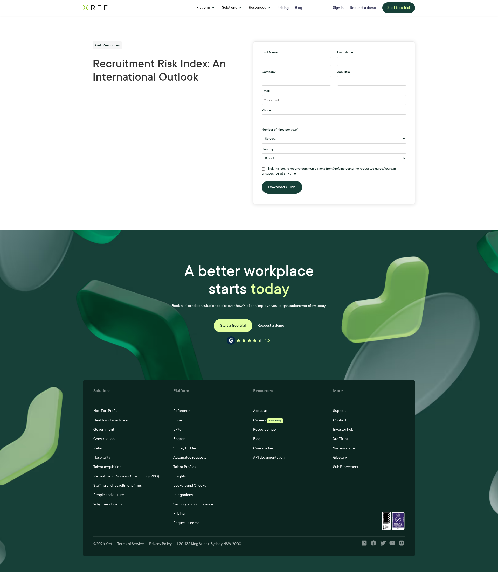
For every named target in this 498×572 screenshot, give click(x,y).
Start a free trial (233, 325)
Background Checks (189, 485)
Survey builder (184, 448)
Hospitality (101, 457)
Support (339, 411)
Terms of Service (130, 544)
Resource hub (264, 429)
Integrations (183, 495)
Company (268, 72)
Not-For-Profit (105, 411)
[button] (205, 8)
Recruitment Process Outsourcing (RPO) (126, 476)
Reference (181, 411)
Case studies (263, 448)
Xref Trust (340, 439)
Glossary (340, 457)
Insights (179, 476)
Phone (266, 110)
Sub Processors (345, 467)
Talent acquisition (107, 467)
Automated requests (189, 457)
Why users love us (107, 504)
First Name (270, 52)
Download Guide (282, 187)
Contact (339, 420)
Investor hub (343, 429)
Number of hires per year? (280, 129)
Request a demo (271, 326)
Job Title (343, 72)
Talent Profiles (184, 467)
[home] (126, 7)
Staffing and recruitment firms (117, 485)
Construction (104, 439)
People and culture (108, 495)
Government (103, 429)
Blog (256, 439)
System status (344, 448)
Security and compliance (193, 504)
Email (266, 91)
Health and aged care (110, 420)
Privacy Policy (160, 544)
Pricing (179, 513)
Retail (97, 448)
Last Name (345, 52)
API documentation (269, 457)
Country (267, 149)
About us (260, 411)
